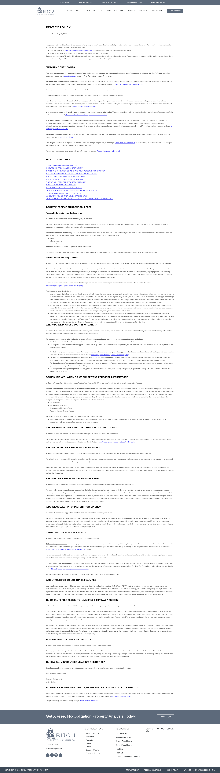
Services (90, 11)
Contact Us (157, 11)
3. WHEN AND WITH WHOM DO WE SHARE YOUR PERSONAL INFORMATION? (75, 171)
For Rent (106, 11)
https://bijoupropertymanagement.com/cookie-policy (64, 286)
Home (70, 11)
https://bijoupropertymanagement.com (78, 50)
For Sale (119, 11)
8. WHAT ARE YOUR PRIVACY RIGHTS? (61, 185)
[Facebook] (48, 755)
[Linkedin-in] (60, 755)
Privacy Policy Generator (88, 700)
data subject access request (121, 696)
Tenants (143, 11)
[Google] (52, 755)
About (79, 11)
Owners (131, 11)
